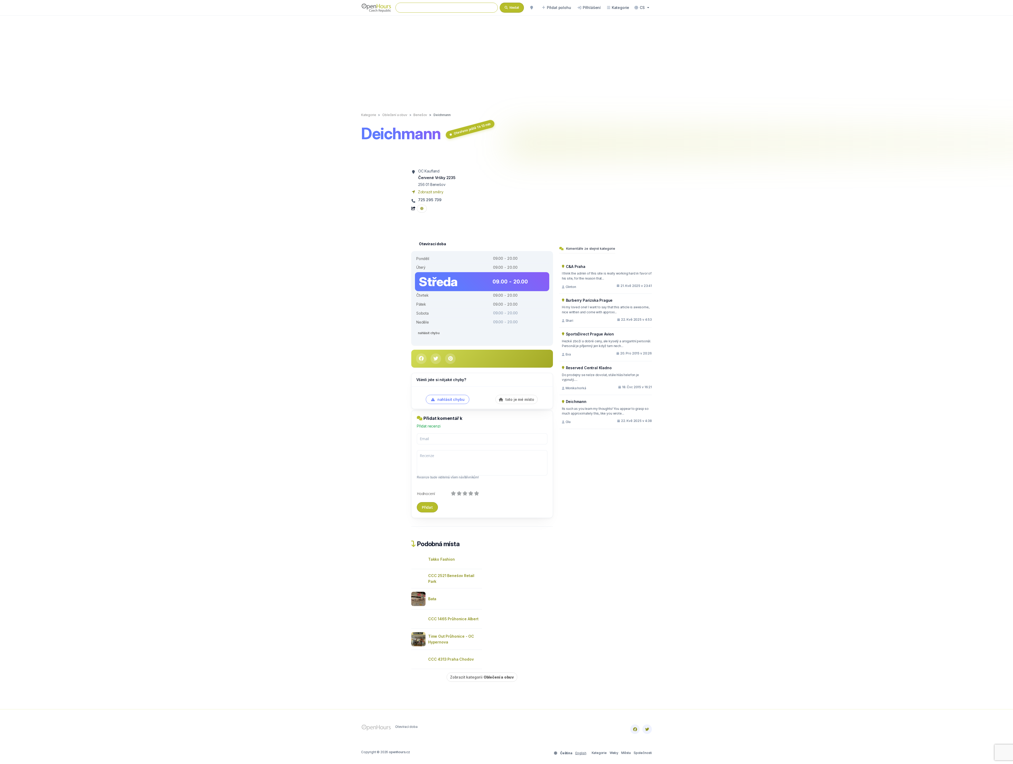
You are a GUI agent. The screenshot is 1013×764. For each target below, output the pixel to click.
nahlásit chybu (428, 333)
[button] (642, 8)
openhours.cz (399, 752)
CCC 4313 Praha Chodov (451, 659)
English (580, 753)
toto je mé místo (519, 399)
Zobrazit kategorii (482, 677)
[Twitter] (647, 729)
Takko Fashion (441, 559)
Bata (432, 599)
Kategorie (599, 753)
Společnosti (643, 753)
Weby (614, 753)
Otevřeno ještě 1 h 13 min (472, 129)
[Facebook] (635, 729)
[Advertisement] (506, 58)
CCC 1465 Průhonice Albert (453, 619)
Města (626, 753)
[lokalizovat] (532, 8)
